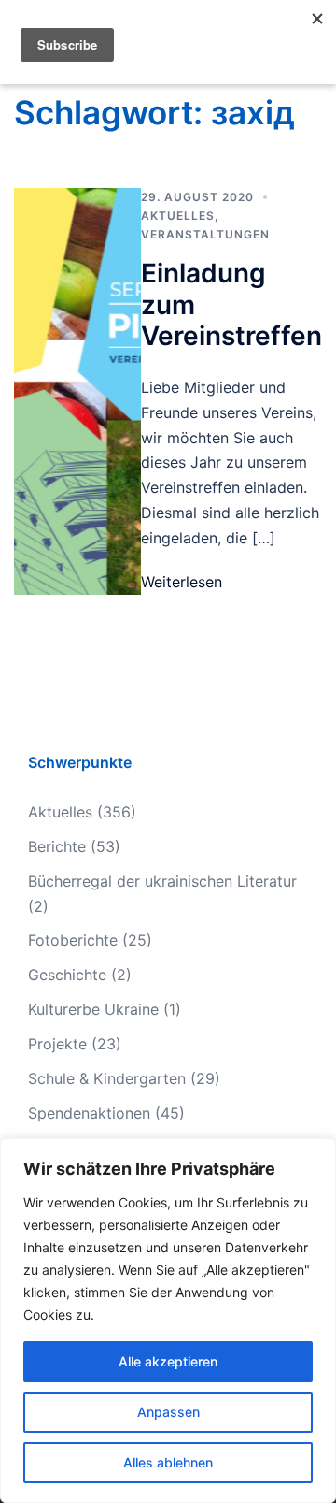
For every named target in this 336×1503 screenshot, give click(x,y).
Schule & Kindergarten (107, 1078)
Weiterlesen (181, 581)
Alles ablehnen (168, 1462)
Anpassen (168, 1412)
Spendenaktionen (89, 1113)
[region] (168, 1320)
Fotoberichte (73, 940)
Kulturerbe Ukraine (93, 1009)
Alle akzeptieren (168, 1361)
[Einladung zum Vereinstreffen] (77, 391)
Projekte (57, 1043)
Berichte (57, 846)
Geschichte (67, 974)
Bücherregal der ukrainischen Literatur (162, 881)
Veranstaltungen (205, 234)
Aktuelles (178, 216)
